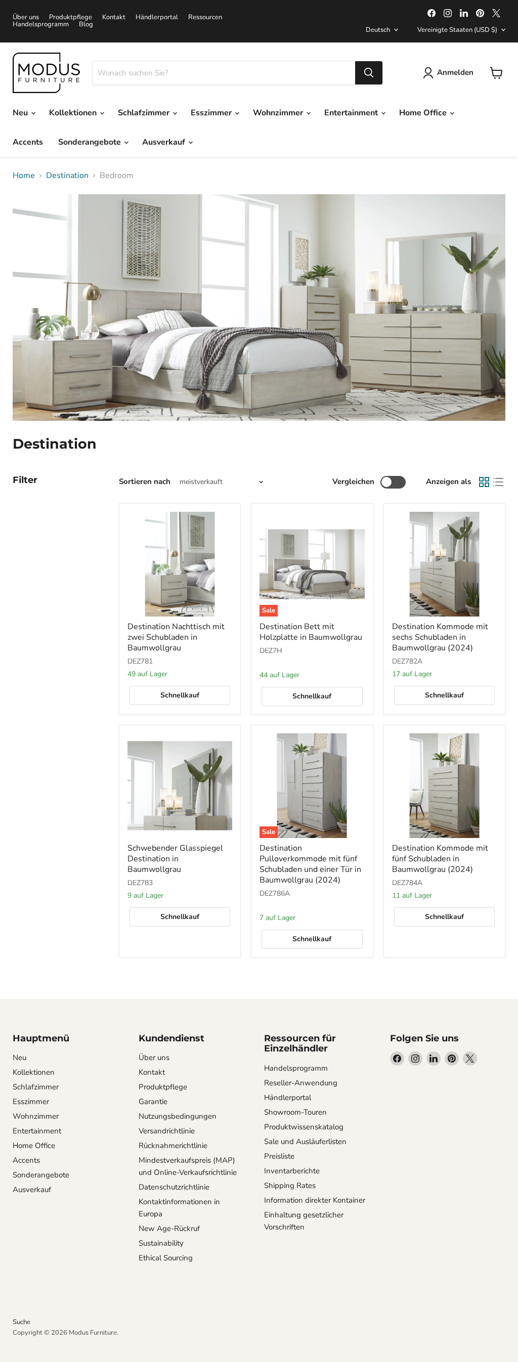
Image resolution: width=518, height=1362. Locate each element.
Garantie (153, 1101)
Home (24, 175)
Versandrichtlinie (167, 1131)
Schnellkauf (179, 695)
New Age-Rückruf (169, 1228)
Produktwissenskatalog (303, 1127)
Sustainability (161, 1243)
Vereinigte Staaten (457, 29)
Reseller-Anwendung (300, 1083)
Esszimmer (212, 112)
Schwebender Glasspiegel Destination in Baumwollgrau (175, 859)
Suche (21, 1322)
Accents (28, 142)
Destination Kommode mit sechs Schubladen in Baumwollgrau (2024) (440, 637)
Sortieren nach (144, 481)
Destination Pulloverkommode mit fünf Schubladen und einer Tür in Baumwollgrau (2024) (310, 864)
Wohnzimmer (279, 112)
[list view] (498, 482)
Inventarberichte (292, 1171)
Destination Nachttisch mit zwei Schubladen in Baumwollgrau (176, 637)
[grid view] (484, 482)
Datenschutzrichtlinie (174, 1187)
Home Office (424, 112)
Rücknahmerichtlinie (173, 1145)
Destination (67, 175)
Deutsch (378, 29)
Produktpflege (70, 17)
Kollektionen (74, 112)
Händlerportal (157, 17)
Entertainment (352, 112)
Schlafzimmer (144, 112)
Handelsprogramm (41, 24)
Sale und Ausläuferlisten (305, 1141)
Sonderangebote (90, 142)
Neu (21, 112)
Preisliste (279, 1156)
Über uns (26, 17)
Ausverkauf (164, 142)
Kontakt (113, 17)
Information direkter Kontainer (314, 1200)
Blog (86, 24)
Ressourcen (205, 17)
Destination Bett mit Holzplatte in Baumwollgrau (311, 632)
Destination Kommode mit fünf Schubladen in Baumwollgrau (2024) (440, 859)
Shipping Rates (290, 1185)
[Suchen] (368, 72)
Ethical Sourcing (166, 1258)
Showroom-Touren (295, 1112)
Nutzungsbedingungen (178, 1116)
